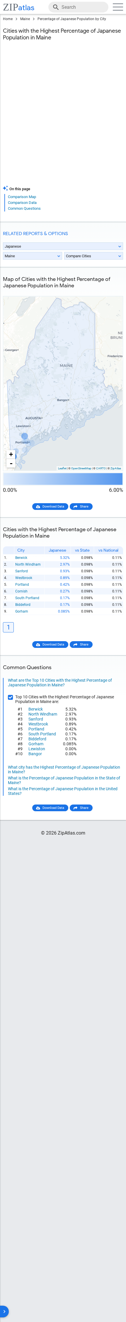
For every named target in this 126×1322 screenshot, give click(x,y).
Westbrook (23, 578)
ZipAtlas (115, 468)
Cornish (21, 591)
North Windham (28, 564)
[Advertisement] (63, 116)
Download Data (53, 506)
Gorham (21, 611)
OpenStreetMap (81, 468)
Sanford (21, 571)
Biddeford (22, 605)
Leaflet (62, 468)
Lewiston (36, 748)
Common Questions (24, 208)
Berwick (21, 558)
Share (84, 506)
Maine (25, 19)
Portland (22, 585)
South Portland (27, 598)
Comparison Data (22, 202)
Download (112, 291)
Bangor (35, 753)
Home (8, 19)
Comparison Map (22, 197)
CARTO (101, 468)
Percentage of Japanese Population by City (72, 19)
